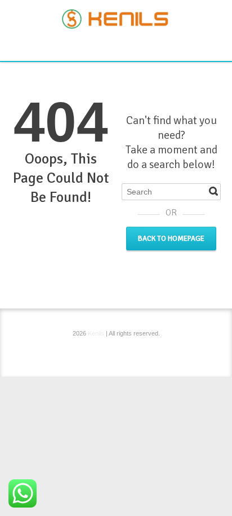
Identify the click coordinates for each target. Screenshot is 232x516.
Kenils (96, 333)
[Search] (213, 191)
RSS (117, 45)
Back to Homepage (171, 238)
